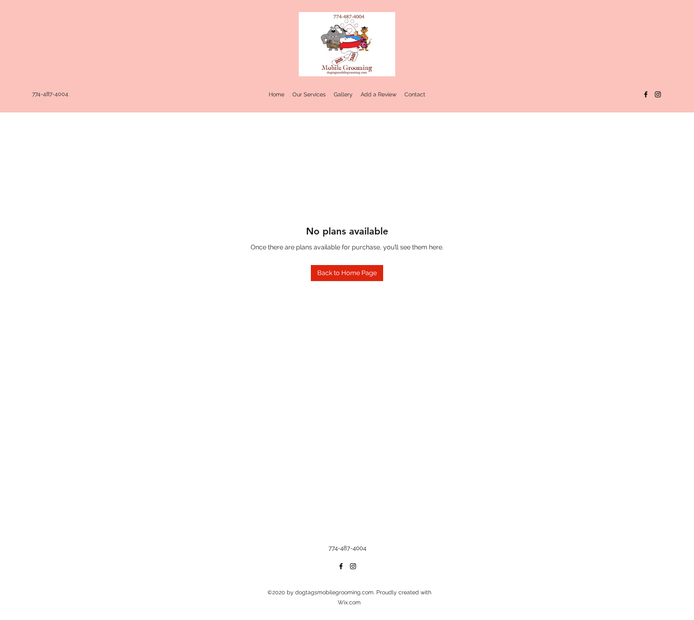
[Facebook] (646, 94)
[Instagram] (658, 94)
